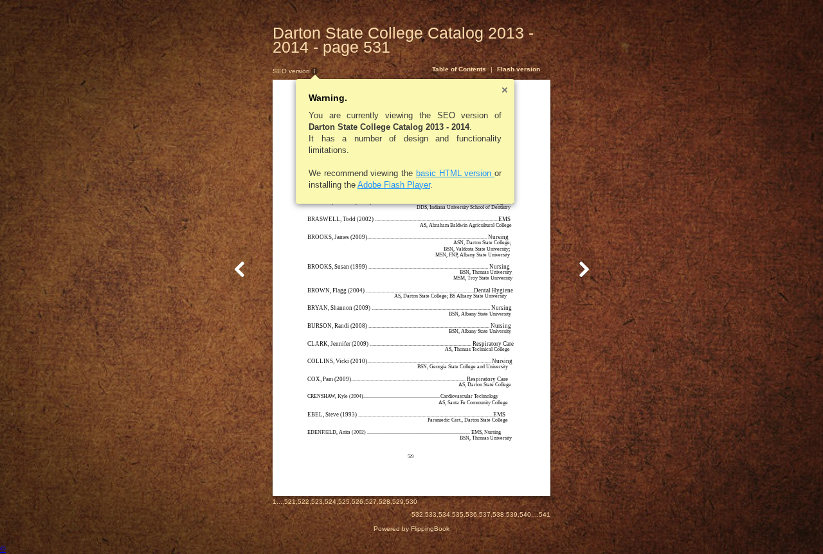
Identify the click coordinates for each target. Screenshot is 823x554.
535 (458, 514)
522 (303, 501)
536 (471, 514)
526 (357, 501)
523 (317, 501)
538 (498, 514)
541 (544, 514)
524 (330, 501)
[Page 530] (240, 269)
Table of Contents (459, 69)
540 (525, 514)
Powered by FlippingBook (411, 528)
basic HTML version (455, 173)
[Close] (504, 89)
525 (344, 501)
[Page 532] (584, 269)
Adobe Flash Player (393, 185)
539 (512, 514)
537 (485, 514)
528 (384, 501)
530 (411, 501)
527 (371, 501)
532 (417, 514)
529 (398, 501)
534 (444, 514)
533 (431, 514)
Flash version (518, 69)
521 (290, 501)
